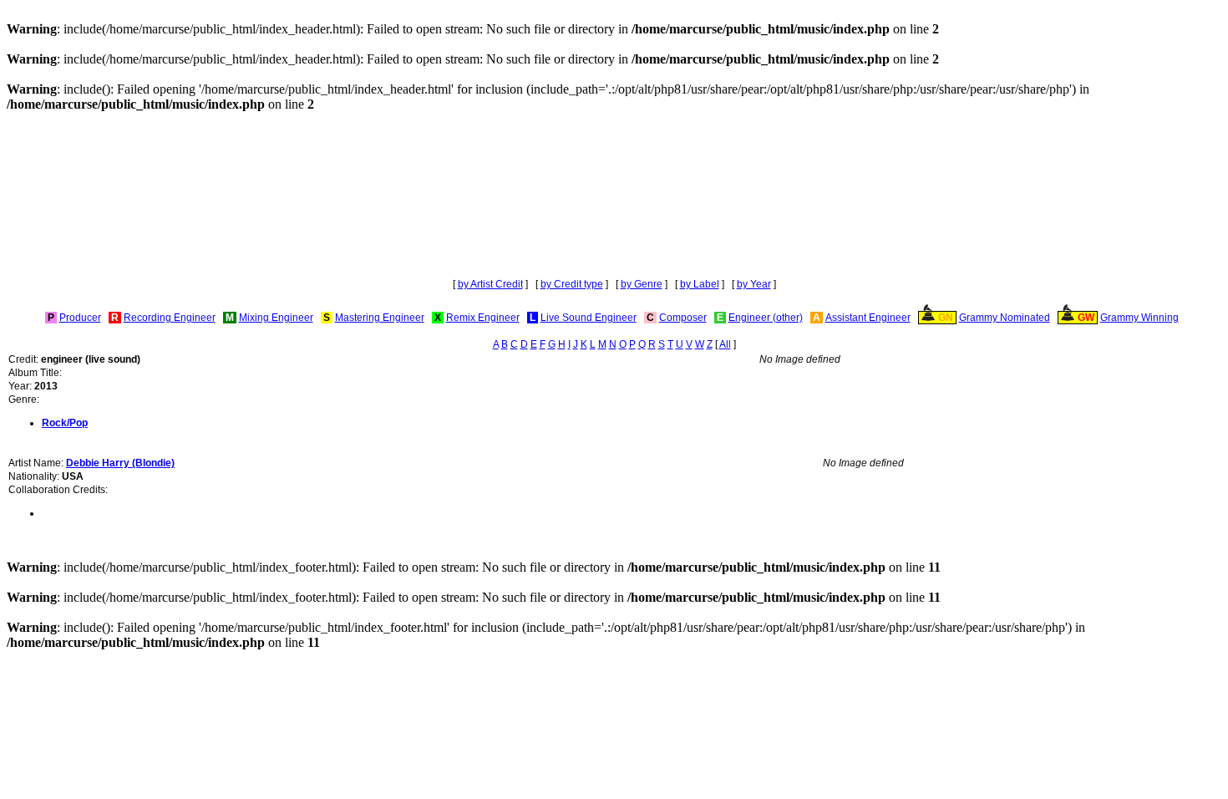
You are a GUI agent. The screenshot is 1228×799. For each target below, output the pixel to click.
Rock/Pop (65, 423)
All (725, 344)
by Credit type (571, 284)
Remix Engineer (483, 317)
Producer (80, 317)
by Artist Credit (490, 284)
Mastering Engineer (379, 317)
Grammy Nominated (1004, 317)
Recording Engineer (170, 317)
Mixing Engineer (276, 317)
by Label (699, 284)
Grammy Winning (1139, 317)
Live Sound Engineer (588, 317)
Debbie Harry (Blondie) (120, 463)
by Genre (641, 284)
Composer (683, 317)
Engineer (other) (765, 317)
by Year (754, 284)
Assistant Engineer (868, 317)
